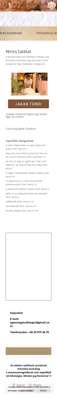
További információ (25, 390)
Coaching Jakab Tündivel (21, 128)
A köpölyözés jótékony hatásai (20, 189)
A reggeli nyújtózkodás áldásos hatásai (25, 173)
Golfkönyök (11, 201)
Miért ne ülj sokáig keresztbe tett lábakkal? (26, 193)
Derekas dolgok (13, 210)
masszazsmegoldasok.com (23, 372)
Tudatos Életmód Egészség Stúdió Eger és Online (26, 115)
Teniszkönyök (12, 206)
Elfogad (43, 390)
